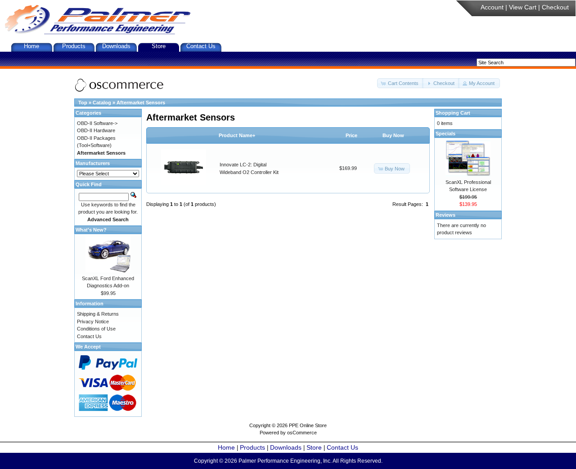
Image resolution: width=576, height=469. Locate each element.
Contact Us (201, 46)
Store (159, 46)
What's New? (91, 229)
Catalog (102, 102)
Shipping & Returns (98, 314)
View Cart (522, 7)
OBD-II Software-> (97, 123)
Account (492, 7)
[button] (400, 83)
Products (74, 46)
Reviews (445, 215)
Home (31, 46)
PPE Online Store (308, 425)
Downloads (116, 46)
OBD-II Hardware (96, 130)
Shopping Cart (453, 113)
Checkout (555, 7)
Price (351, 135)
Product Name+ (237, 135)
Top (82, 102)
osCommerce (302, 432)
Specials (445, 133)
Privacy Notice (93, 321)
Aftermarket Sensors (141, 102)
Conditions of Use (96, 328)
